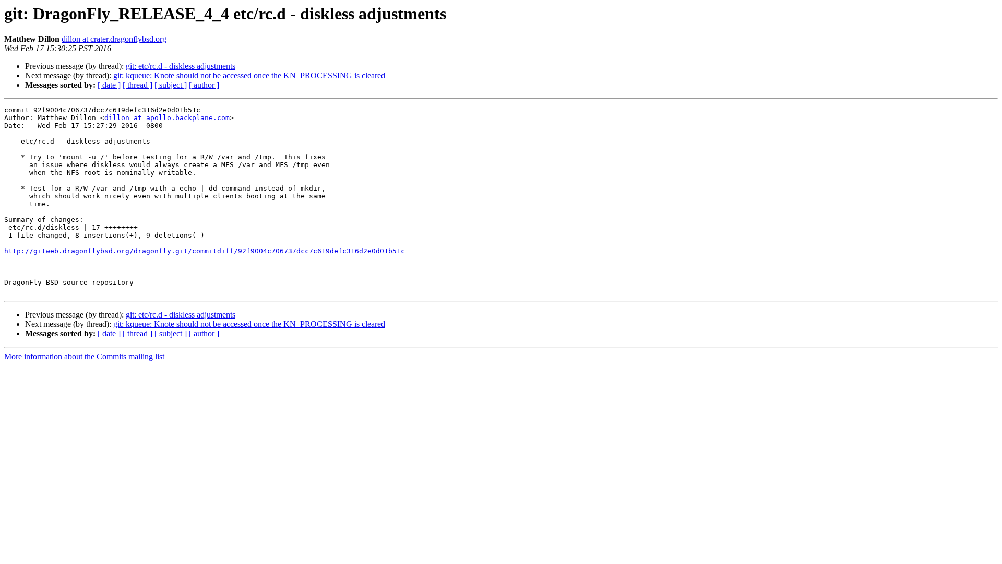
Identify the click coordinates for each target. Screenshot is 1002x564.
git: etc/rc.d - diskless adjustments (180, 66)
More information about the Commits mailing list (84, 356)
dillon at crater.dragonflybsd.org (114, 38)
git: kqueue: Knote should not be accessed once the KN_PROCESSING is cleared (249, 75)
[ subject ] (170, 84)
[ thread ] (137, 84)
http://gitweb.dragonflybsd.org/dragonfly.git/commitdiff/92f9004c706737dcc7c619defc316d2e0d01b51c (204, 251)
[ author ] (204, 84)
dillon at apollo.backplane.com (167, 118)
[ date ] (109, 84)
